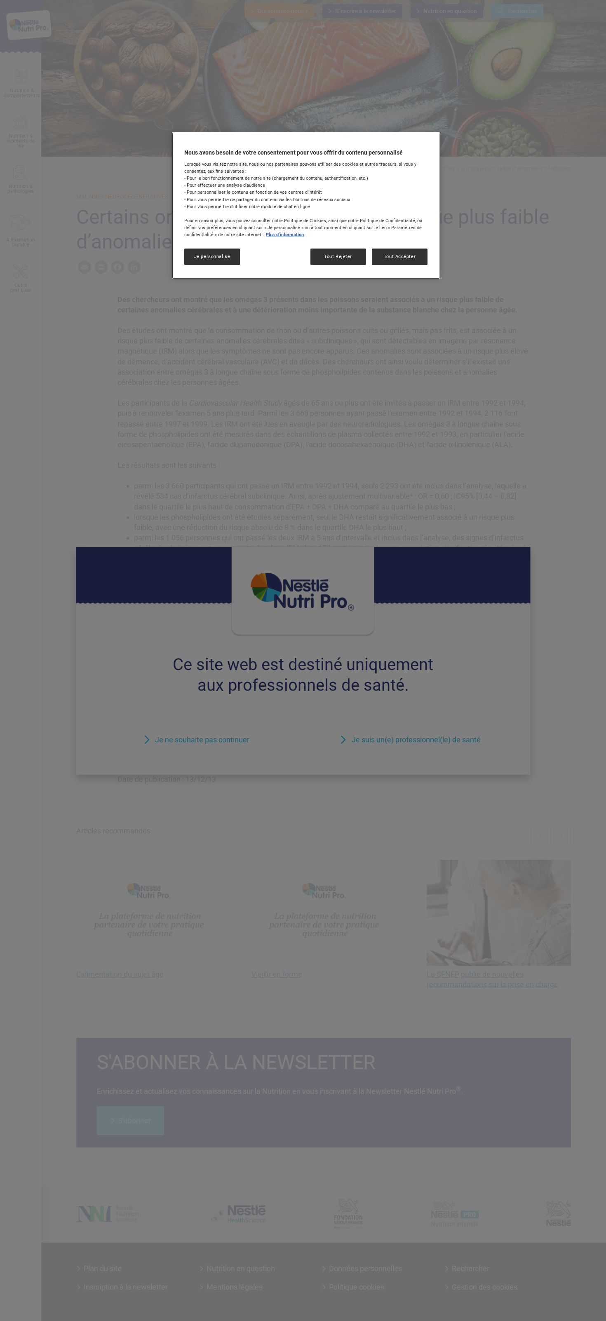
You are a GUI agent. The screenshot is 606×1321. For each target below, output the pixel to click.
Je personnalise (212, 256)
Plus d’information (285, 234)
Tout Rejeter (338, 256)
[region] (306, 205)
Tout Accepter (400, 256)
